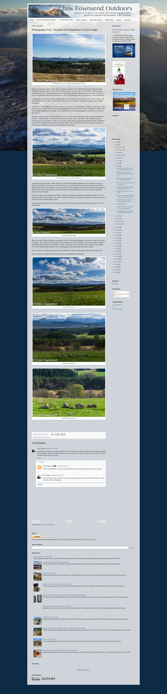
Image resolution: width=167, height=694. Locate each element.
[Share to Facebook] (62, 434)
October (118, 152)
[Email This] (56, 434)
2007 (116, 272)
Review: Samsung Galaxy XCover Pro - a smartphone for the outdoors (64, 628)
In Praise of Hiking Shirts (50, 617)
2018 (116, 243)
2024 (116, 227)
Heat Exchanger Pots (49, 573)
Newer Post (36, 521)
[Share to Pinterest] (64, 434)
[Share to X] (60, 434)
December (119, 147)
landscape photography (43, 437)
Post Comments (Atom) (47, 525)
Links (119, 20)
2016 (116, 248)
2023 (116, 230)
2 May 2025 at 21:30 (62, 466)
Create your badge (117, 309)
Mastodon (115, 284)
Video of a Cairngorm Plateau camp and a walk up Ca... (125, 196)
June (118, 163)
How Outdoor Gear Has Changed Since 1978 (57, 606)
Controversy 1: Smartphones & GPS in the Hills (57, 584)
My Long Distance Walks (46, 20)
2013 (116, 256)
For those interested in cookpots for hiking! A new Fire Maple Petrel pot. (64, 595)
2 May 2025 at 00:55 (52, 448)
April (117, 216)
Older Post (102, 521)
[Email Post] (51, 434)
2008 (116, 270)
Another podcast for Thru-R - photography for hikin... (124, 200)
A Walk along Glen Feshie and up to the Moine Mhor (125, 179)
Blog (32, 20)
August (118, 158)
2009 (116, 267)
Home (69, 521)
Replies (41, 462)
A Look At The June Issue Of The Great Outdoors (124, 207)
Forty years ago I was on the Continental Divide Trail (124, 169)
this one (66, 116)
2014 (116, 254)
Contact (127, 20)
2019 (116, 240)
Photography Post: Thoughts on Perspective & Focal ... (124, 211)
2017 (116, 246)
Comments (118, 296)
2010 (116, 264)
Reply (39, 458)
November (119, 150)
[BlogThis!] (58, 434)
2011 (116, 262)
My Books (109, 20)
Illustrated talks (96, 20)
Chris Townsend (48, 466)
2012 (116, 259)
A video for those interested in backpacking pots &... (125, 187)
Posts (117, 292)
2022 (116, 232)
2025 (116, 145)
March (118, 218)
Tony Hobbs (41, 448)
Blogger (87, 670)
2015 (116, 251)
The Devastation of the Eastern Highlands (56, 562)
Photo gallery (81, 20)
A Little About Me (66, 20)
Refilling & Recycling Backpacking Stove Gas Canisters (60, 650)
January (118, 224)
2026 (116, 142)
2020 (116, 238)
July (117, 160)
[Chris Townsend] (113, 307)
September (119, 155)
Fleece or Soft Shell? (49, 639)
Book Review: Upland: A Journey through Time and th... (125, 174)
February (119, 221)
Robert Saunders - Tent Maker (43, 557)
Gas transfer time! (121, 204)
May (117, 166)
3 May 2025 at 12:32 (57, 475)
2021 (116, 235)
